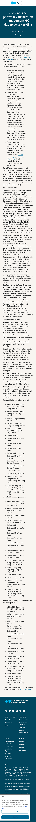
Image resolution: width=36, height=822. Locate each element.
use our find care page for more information (15, 157)
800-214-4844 (25, 690)
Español (23, 794)
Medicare (9, 59)
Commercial (26, 57)
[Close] (28, 796)
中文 (27, 794)
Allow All (15, 817)
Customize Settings (15, 811)
